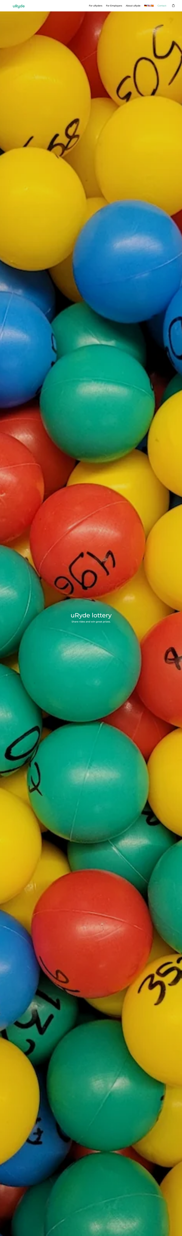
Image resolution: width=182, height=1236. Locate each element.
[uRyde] (18, 6)
